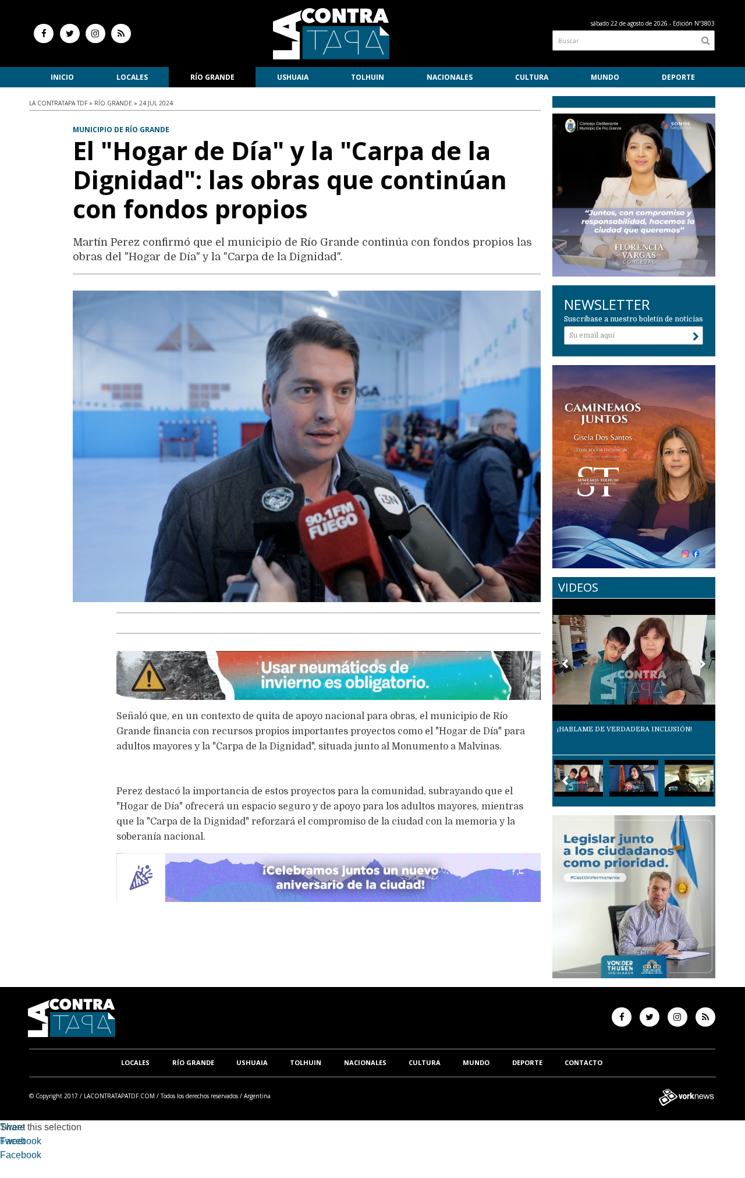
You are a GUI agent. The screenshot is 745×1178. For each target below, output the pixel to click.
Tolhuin (367, 77)
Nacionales (450, 77)
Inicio (62, 77)
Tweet (12, 1127)
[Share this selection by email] (6, 1157)
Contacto (583, 1062)
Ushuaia (292, 77)
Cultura (531, 77)
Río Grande (212, 77)
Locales (132, 77)
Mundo (605, 77)
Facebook (20, 1141)
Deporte (678, 77)
